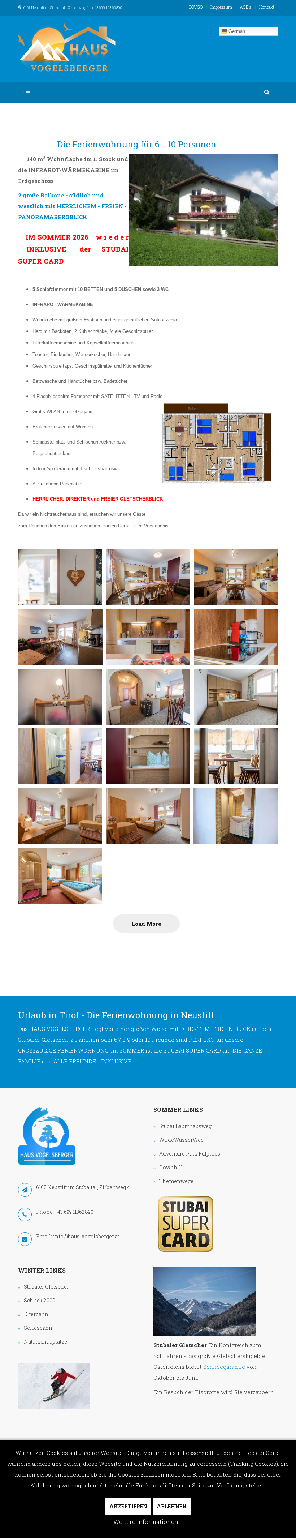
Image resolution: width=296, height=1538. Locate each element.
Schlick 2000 (39, 1300)
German (236, 31)
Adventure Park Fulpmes (189, 1153)
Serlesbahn (38, 1327)
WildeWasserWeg (181, 1139)
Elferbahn (36, 1314)
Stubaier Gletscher (46, 1286)
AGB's (246, 7)
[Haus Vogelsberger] (67, 47)
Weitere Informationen (145, 1521)
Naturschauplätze (45, 1341)
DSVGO (196, 7)
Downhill (171, 1167)
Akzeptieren (128, 1506)
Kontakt (266, 7)
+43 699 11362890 (74, 1211)
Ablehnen (172, 1506)
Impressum (221, 7)
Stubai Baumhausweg (185, 1126)
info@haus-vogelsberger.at (86, 1236)
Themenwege (176, 1181)
